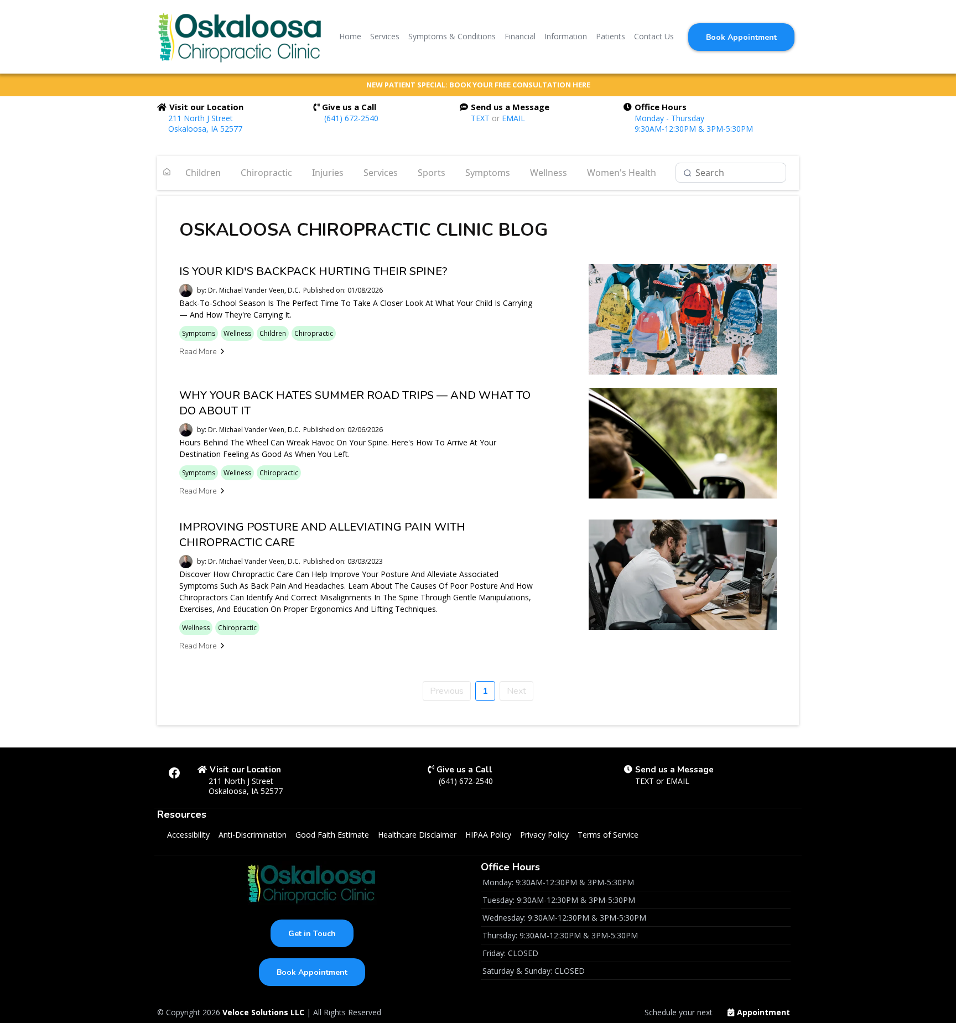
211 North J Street (200, 118)
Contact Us (654, 36)
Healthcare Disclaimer (417, 834)
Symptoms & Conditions (452, 36)
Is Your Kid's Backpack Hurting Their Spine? (313, 271)
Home (350, 36)
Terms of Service (608, 834)
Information (565, 36)
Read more (197, 351)
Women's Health (621, 173)
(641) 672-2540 (351, 118)
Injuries (328, 173)
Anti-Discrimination (253, 834)
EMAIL (513, 118)
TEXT (481, 118)
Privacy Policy (544, 834)
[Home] (167, 173)
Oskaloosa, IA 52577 (205, 128)
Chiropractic (266, 173)
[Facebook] (174, 773)
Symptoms (487, 173)
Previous (447, 691)
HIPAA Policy (488, 834)
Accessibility (188, 834)
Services (384, 36)
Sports (431, 173)
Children (203, 173)
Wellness (548, 173)
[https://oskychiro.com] (240, 36)
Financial (520, 36)
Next (516, 691)
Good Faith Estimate (332, 834)
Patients (610, 36)
